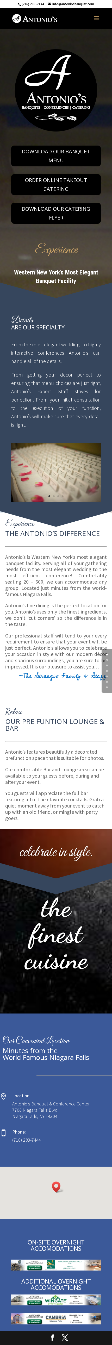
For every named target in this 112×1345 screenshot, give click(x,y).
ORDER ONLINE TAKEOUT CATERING (56, 184)
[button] (58, 1187)
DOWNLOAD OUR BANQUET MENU (56, 156)
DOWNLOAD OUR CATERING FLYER (56, 213)
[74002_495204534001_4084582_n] (56, 500)
